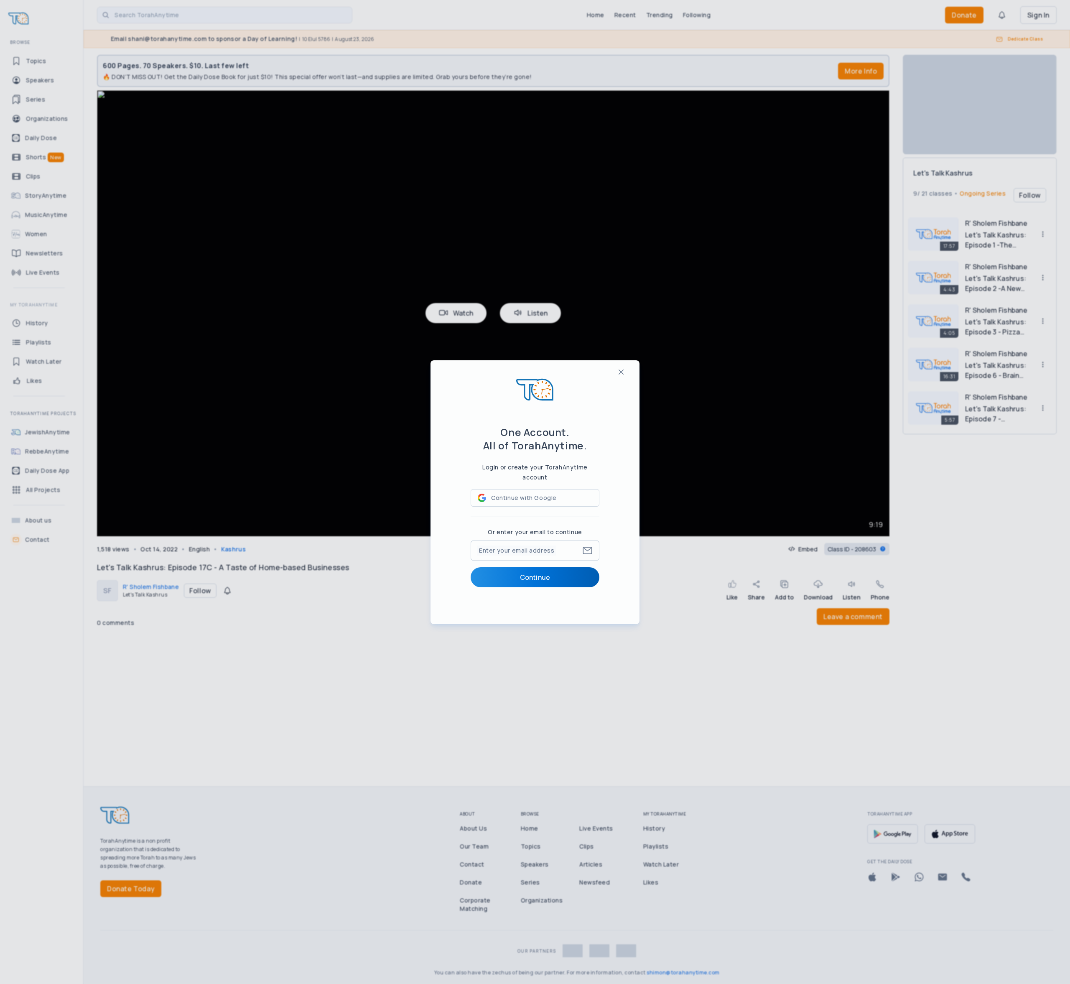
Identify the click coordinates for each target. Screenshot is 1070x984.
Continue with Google (524, 498)
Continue (535, 577)
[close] (621, 372)
